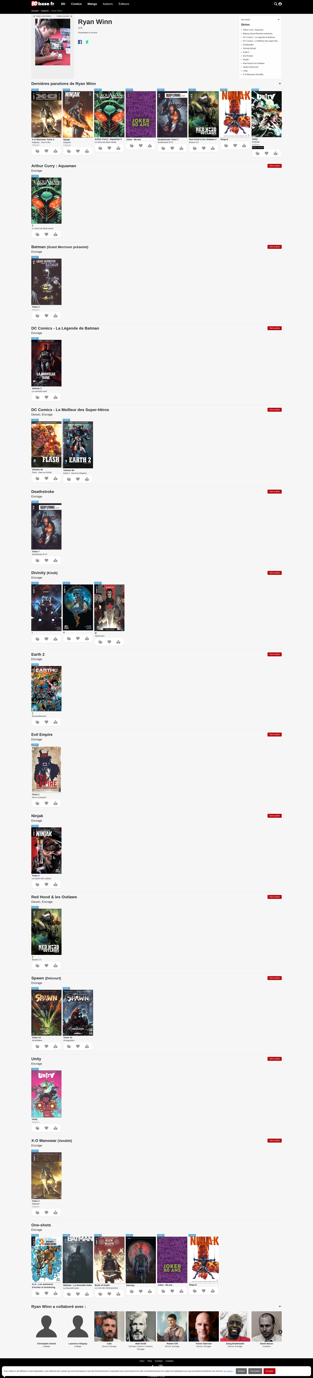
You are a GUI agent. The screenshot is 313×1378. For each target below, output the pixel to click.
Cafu (109, 1343)
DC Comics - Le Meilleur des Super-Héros (261, 41)
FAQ (149, 1361)
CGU (142, 1361)
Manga (92, 4)
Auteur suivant (63, 16)
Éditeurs (124, 4)
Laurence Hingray (78, 1343)
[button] (271, 4)
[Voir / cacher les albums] (280, 84)
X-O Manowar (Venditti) (253, 74)
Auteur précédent (43, 16)
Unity (245, 71)
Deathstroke (248, 45)
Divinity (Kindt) (249, 48)
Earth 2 (246, 52)
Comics (76, 4)
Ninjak (246, 59)
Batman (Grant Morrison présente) (257, 34)
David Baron (266, 1343)
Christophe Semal (46, 1343)
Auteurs (108, 4)
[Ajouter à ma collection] (37, 151)
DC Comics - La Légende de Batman (259, 37)
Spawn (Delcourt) (250, 67)
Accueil (34, 11)
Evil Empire (248, 56)
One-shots (245, 20)
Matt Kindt (140, 1343)
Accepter (269, 1371)
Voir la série (274, 166)
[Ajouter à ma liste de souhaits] (46, 151)
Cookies (169, 1361)
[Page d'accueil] (42, 4)
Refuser (241, 1371)
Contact (158, 1361)
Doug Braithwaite (235, 1343)
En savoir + (229, 1371)
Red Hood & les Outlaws (253, 63)
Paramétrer (255, 1371)
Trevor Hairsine (204, 1343)
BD (63, 4)
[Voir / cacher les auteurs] (280, 1306)
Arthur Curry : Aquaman (253, 30)
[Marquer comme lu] (55, 151)
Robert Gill (172, 1343)
